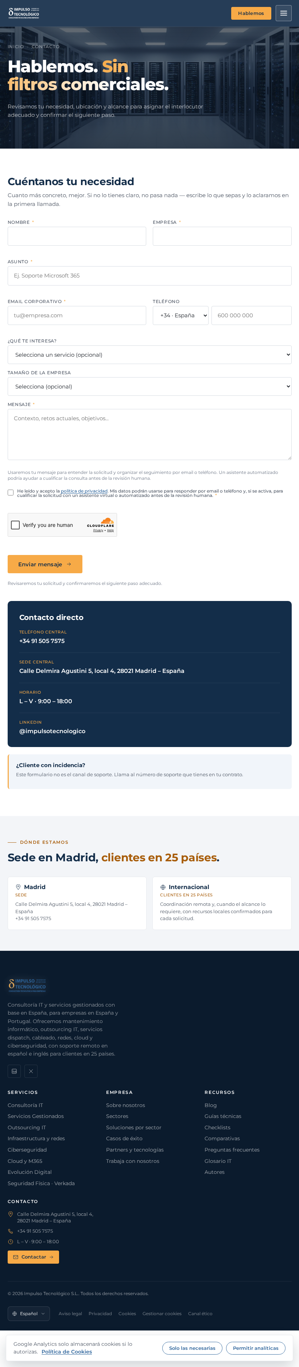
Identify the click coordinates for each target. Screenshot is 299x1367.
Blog (211, 1105)
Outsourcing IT (27, 1127)
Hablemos (251, 13)
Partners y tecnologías (135, 1149)
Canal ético (200, 1313)
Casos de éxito (124, 1138)
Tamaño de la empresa (39, 373)
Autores (215, 1172)
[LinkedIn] (14, 1071)
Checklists (217, 1127)
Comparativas (222, 1138)
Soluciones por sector (134, 1127)
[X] (31, 1071)
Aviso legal (70, 1313)
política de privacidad (84, 491)
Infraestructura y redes (36, 1138)
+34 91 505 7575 (42, 640)
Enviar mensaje (40, 564)
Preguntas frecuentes (232, 1149)
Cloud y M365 (25, 1161)
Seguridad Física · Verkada (41, 1183)
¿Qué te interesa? (32, 341)
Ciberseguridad (27, 1149)
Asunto (20, 262)
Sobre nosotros (125, 1105)
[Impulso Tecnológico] (24, 13)
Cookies (127, 1313)
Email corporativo (37, 301)
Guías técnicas (223, 1116)
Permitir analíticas (256, 1348)
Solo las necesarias (192, 1348)
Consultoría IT (25, 1105)
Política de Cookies (67, 1351)
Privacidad (100, 1313)
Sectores (117, 1116)
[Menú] (284, 13)
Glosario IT (218, 1161)
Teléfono (166, 301)
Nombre (21, 222)
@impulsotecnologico (52, 731)
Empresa (167, 222)
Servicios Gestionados (36, 1116)
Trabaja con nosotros (132, 1161)
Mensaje (21, 404)
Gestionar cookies (162, 1313)
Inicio (16, 47)
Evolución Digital (30, 1172)
